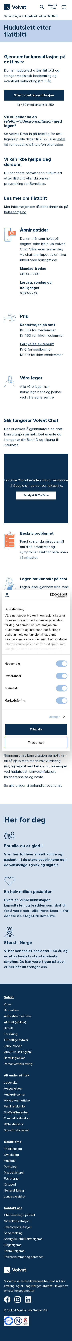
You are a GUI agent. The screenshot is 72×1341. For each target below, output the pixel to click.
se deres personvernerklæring (39, 649)
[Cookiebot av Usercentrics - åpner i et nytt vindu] (50, 595)
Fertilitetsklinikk (14, 1106)
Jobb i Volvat (13, 1046)
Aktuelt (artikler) (15, 1022)
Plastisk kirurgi (14, 1173)
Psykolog (10, 1167)
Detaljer (54, 716)
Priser (8, 1004)
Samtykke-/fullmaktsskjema (23, 1239)
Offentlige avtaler (16, 1040)
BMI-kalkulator (13, 1124)
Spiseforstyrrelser (16, 1130)
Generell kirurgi (14, 1191)
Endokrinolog (13, 1149)
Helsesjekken (13, 1089)
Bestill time (12, 1142)
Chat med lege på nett (19, 1215)
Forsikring (10, 1034)
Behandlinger (12, 16)
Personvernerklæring (18, 1064)
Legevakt (10, 1083)
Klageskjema (12, 1245)
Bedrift (8, 1028)
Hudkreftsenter (14, 1095)
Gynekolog (11, 1155)
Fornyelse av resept (37, 344)
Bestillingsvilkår (14, 1058)
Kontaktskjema (14, 1251)
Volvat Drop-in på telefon (29, 134)
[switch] (61, 676)
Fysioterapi (11, 1179)
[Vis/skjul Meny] (64, 7)
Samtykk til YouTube (36, 495)
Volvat (9, 997)
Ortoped (10, 1185)
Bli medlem (11, 1010)
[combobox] (41, 7)
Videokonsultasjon (16, 1221)
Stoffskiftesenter (16, 1112)
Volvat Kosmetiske (17, 1100)
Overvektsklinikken (17, 1118)
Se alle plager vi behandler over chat (33, 785)
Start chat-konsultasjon (34, 95)
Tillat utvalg (36, 742)
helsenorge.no (15, 212)
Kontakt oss (13, 1208)
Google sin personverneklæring (37, 485)
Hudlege (10, 1161)
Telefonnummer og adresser (23, 1257)
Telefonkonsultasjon (18, 1227)
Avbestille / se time (17, 1016)
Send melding (13, 1233)
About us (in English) (18, 1052)
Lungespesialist (14, 1196)
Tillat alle (36, 729)
